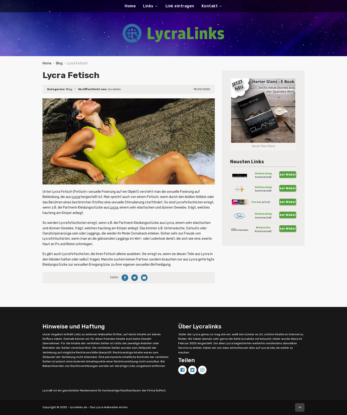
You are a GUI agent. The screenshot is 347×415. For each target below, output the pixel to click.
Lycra (76, 197)
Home (130, 6)
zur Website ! (287, 174)
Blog (59, 63)
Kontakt (210, 6)
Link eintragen (179, 6)
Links (148, 6)
